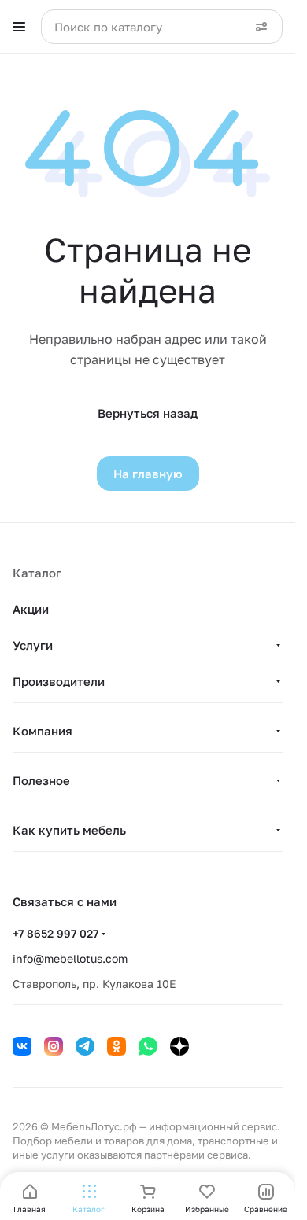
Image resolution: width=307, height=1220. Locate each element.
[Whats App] (148, 1046)
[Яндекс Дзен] (179, 1046)
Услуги (33, 645)
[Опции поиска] (261, 26)
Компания (42, 731)
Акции (31, 609)
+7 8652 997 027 (55, 933)
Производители (59, 681)
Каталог (37, 573)
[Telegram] (85, 1046)
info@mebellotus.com (70, 958)
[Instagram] (53, 1046)
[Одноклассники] (116, 1046)
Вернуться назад (148, 413)
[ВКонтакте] (22, 1046)
